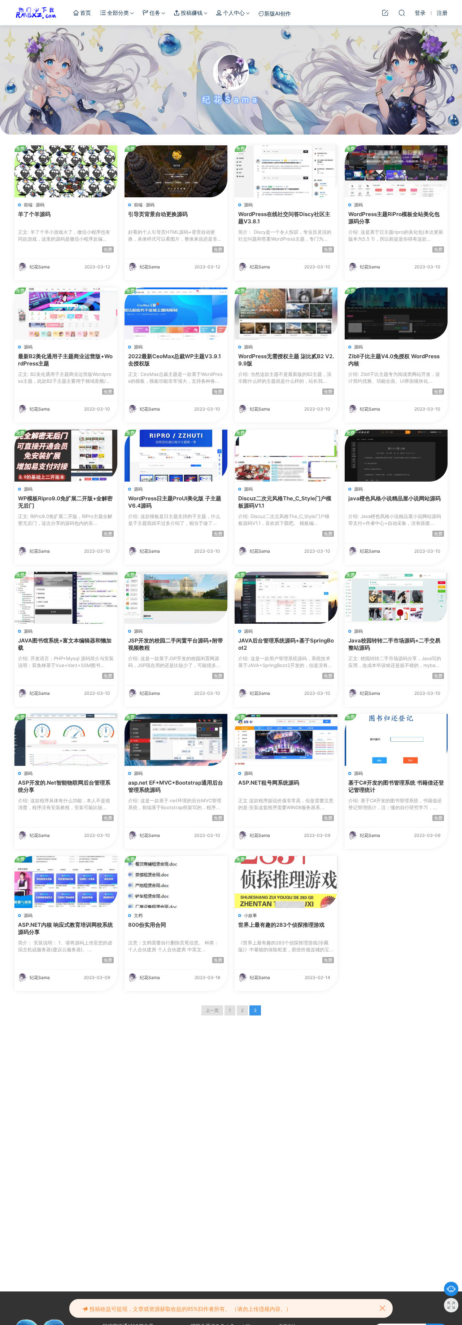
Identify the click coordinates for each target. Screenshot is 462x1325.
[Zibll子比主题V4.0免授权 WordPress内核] (396, 313)
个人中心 (233, 12)
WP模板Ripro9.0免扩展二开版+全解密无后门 (65, 502)
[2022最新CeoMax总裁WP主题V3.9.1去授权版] (176, 313)
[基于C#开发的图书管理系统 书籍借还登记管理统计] (396, 740)
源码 (40, 204)
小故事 (250, 915)
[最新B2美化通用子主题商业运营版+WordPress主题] (65, 313)
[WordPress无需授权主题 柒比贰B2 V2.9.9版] (286, 313)
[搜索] (401, 12)
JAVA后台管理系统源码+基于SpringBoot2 (286, 644)
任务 (154, 12)
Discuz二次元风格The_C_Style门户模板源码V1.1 (284, 502)
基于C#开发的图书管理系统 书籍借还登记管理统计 (396, 786)
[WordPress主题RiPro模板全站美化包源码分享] (396, 171)
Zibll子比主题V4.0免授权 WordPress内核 (394, 360)
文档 (138, 915)
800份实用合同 (147, 924)
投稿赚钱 (190, 12)
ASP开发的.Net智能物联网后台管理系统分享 (64, 786)
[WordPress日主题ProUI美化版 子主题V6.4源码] (176, 456)
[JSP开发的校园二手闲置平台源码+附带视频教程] (176, 598)
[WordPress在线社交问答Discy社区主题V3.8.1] (286, 171)
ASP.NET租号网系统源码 (268, 782)
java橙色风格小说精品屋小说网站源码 (394, 498)
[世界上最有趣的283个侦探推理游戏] (286, 882)
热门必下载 (36, 12)
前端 (28, 204)
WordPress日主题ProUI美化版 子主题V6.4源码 (174, 502)
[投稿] (385, 12)
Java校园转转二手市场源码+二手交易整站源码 (394, 644)
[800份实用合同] (176, 882)
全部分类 (117, 12)
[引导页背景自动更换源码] (176, 171)
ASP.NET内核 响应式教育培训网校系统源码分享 (65, 928)
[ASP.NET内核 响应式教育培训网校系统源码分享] (65, 882)
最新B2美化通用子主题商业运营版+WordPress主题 (65, 360)
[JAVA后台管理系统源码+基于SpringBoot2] (286, 598)
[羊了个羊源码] (65, 171)
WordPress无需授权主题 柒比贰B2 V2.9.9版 (286, 360)
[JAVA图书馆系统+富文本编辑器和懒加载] (65, 598)
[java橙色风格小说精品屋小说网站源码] (396, 456)
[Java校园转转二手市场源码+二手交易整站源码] (396, 598)
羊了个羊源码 (34, 214)
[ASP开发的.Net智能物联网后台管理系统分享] (65, 740)
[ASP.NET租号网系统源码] (286, 740)
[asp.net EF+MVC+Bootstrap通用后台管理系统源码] (176, 740)
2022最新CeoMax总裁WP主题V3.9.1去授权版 (174, 360)
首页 (85, 12)
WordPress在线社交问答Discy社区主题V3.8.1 (284, 218)
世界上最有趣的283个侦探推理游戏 (281, 924)
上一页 (212, 1010)
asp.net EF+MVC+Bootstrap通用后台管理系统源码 (175, 786)
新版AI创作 (277, 13)
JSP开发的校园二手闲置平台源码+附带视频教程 (175, 644)
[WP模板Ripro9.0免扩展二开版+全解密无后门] (65, 456)
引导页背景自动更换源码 (158, 214)
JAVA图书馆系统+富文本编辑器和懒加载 (65, 644)
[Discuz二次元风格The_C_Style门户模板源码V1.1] (286, 456)
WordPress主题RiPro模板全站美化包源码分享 (394, 218)
